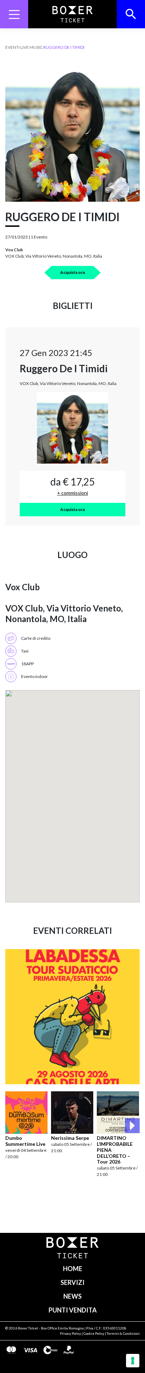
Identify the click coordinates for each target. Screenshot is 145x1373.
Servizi (72, 1282)
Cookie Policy (93, 1333)
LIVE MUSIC (31, 47)
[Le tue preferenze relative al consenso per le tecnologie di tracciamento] (132, 1360)
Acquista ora (72, 272)
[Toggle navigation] (14, 14)
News (72, 1296)
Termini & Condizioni (123, 1333)
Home (72, 1269)
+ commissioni (72, 493)
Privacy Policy (70, 1333)
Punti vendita (73, 1310)
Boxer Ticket (28, 1328)
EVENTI (12, 47)
